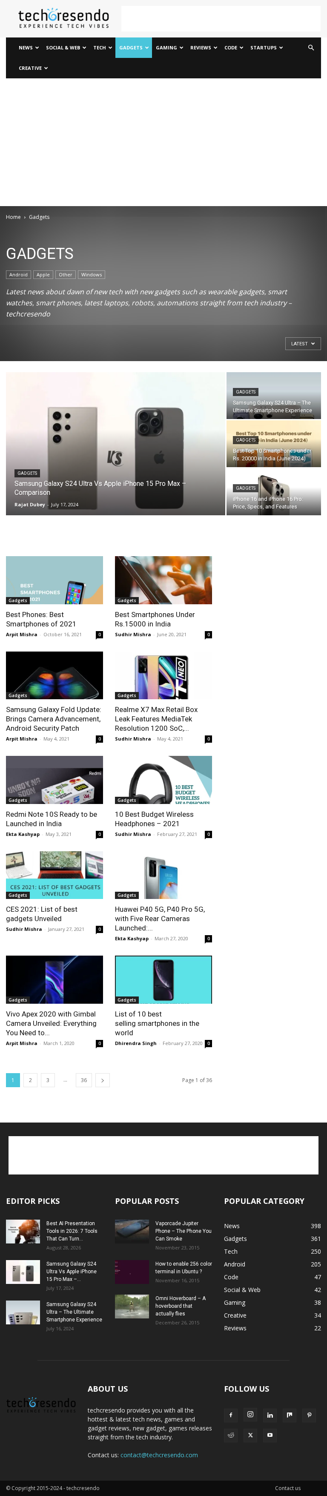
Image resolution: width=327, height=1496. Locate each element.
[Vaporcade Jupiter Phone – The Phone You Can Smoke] (132, 1231)
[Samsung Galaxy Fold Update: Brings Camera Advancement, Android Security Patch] (54, 676)
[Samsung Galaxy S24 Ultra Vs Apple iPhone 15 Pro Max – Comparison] (115, 444)
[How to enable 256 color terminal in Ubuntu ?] (132, 1272)
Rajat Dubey (29, 504)
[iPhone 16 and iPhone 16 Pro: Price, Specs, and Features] (274, 491)
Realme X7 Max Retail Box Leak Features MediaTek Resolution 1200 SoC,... (156, 718)
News (26, 47)
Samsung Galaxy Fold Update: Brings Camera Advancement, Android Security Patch (53, 718)
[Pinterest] (309, 1415)
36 (84, 1080)
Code (230, 47)
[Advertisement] (221, 19)
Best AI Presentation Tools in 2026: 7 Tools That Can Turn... (72, 1231)
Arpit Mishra (21, 634)
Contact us (288, 1488)
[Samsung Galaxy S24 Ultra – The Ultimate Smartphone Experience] (274, 395)
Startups (263, 47)
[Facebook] (231, 1415)
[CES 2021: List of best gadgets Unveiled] (54, 875)
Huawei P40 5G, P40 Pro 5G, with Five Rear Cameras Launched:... (160, 918)
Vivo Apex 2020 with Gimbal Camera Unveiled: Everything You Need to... (51, 1023)
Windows (91, 274)
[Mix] (289, 1415)
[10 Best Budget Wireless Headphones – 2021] (163, 780)
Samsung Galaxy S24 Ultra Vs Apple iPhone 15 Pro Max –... (71, 1271)
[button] (311, 48)
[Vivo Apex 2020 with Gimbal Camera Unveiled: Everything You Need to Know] (54, 980)
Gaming (166, 47)
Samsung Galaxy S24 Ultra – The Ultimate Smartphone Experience (74, 1312)
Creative (30, 68)
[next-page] (102, 1080)
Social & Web (63, 47)
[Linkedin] (270, 1415)
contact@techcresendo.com (159, 1455)
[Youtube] (270, 1435)
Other (65, 274)
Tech (99, 47)
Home (13, 217)
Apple (43, 274)
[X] (250, 1435)
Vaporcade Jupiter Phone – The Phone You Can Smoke (183, 1231)
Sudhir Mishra (133, 634)
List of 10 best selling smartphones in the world (157, 1023)
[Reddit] (231, 1435)
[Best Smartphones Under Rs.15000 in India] (163, 580)
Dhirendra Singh (136, 1043)
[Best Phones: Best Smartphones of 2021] (54, 580)
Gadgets (131, 47)
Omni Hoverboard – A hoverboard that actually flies (180, 1306)
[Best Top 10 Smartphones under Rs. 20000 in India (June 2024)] (274, 443)
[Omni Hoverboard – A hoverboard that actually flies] (132, 1306)
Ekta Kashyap (23, 834)
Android (18, 274)
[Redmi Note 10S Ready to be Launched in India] (54, 780)
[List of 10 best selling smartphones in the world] (163, 980)
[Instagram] (250, 1414)
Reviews (200, 47)
